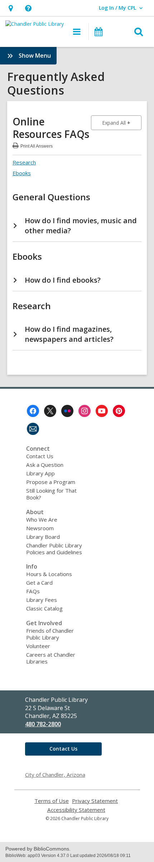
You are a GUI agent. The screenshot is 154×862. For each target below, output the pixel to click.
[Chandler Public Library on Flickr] (67, 411)
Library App (40, 473)
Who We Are (41, 519)
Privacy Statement (95, 801)
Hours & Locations (49, 574)
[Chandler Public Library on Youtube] (102, 411)
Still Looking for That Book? (51, 494)
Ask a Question (44, 464)
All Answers (36, 145)
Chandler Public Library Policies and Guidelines (54, 549)
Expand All (121, 122)
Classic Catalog (44, 608)
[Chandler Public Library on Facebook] (33, 411)
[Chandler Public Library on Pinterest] (119, 411)
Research (24, 162)
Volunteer (38, 646)
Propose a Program (50, 481)
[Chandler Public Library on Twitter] (50, 411)
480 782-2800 (43, 724)
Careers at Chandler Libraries (50, 658)
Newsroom (40, 528)
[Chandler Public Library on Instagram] (84, 411)
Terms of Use (51, 801)
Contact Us (39, 456)
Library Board (43, 536)
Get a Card (39, 582)
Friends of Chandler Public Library (50, 634)
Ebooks (22, 173)
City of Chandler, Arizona (55, 774)
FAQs (33, 591)
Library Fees (41, 599)
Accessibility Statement (76, 809)
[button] (10, 8)
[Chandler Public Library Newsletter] (33, 429)
